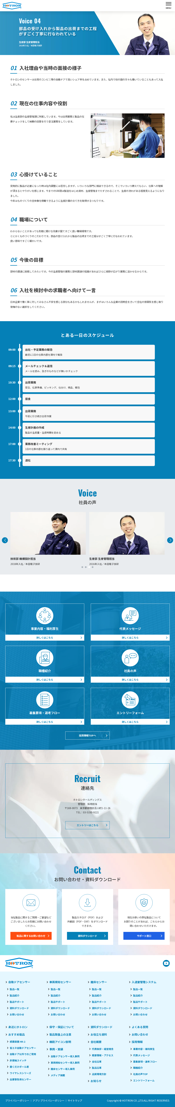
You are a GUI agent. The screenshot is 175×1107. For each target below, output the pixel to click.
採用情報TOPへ (87, 735)
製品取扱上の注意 (60, 1034)
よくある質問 (140, 1027)
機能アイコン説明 (60, 1042)
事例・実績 (56, 1049)
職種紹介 (138, 1067)
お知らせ (96, 1081)
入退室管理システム (144, 982)
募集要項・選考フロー (145, 1061)
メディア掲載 (58, 1075)
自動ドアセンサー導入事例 (65, 1056)
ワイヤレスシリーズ (20, 1073)
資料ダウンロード (87, 936)
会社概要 (96, 1042)
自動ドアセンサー (19, 982)
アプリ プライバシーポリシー (48, 1100)
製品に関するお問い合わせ (31, 936)
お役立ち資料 (99, 1034)
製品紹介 (14, 995)
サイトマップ (75, 1100)
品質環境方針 (99, 1074)
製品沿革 (97, 1067)
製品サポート (17, 1001)
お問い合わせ (17, 1014)
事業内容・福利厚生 (144, 1049)
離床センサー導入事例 (63, 1069)
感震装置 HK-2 (17, 1041)
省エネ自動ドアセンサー (23, 1048)
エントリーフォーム (143, 1080)
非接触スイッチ (18, 1060)
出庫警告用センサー (20, 1079)
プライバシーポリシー (17, 1100)
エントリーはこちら (87, 825)
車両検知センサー (60, 982)
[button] (82, 567)
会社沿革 (97, 1061)
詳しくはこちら (44, 637)
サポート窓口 (144, 936)
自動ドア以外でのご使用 (23, 1054)
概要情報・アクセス (102, 1055)
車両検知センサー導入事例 (65, 1062)
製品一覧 (14, 989)
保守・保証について (61, 1027)
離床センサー (99, 982)
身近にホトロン (18, 1027)
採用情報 (137, 1042)
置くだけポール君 (19, 1066)
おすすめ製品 (16, 1034)
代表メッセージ (141, 1055)
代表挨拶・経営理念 (102, 1049)
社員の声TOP (140, 1074)
